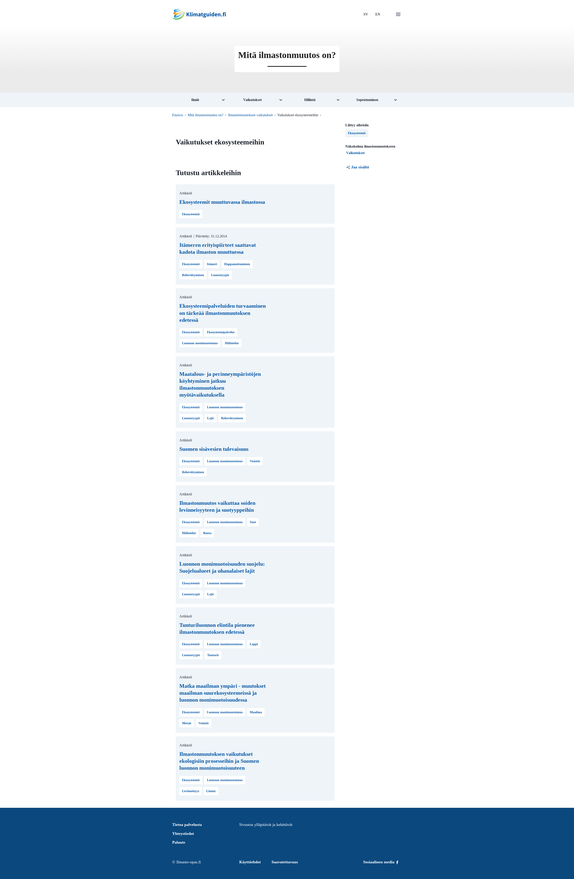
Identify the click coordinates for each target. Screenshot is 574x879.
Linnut (211, 791)
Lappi (254, 644)
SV (365, 14)
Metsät (186, 723)
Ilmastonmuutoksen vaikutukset (250, 115)
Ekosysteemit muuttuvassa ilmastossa (222, 202)
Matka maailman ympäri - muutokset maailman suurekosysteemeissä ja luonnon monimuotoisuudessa (222, 693)
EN (377, 14)
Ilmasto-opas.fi (188, 862)
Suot (253, 522)
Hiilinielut (232, 343)
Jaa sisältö (360, 167)
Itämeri (212, 264)
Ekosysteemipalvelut (221, 332)
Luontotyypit (220, 275)
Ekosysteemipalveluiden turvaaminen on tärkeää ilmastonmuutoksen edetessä (222, 313)
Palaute (178, 842)
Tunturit (213, 655)
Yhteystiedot (183, 833)
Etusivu (177, 115)
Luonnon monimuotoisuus (200, 343)
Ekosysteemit (191, 214)
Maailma (256, 712)
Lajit (210, 418)
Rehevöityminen (193, 275)
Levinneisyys (190, 791)
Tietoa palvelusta (187, 824)
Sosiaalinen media (379, 862)
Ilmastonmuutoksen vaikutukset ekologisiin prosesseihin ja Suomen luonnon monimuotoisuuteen (219, 761)
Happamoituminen (237, 264)
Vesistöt (255, 461)
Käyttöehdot (250, 862)
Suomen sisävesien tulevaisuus (213, 449)
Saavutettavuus (285, 862)
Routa (207, 533)
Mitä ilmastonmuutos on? (205, 115)
